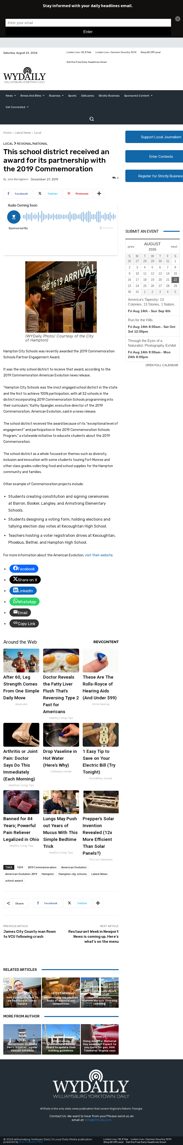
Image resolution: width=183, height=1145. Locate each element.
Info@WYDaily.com (98, 1120)
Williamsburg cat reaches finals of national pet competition (61, 1000)
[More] (99, 193)
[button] (91, 118)
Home (7, 133)
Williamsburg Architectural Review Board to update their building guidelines (61, 1046)
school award (14, 880)
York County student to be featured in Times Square (22, 1000)
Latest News (23, 133)
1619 (20, 867)
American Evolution (73, 867)
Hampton (48, 874)
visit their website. (99, 555)
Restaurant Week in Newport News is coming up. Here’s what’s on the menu (93, 936)
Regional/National (32, 143)
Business (99, 1037)
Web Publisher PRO (31, 1142)
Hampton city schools (73, 874)
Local (37, 133)
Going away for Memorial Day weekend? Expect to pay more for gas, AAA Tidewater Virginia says (99, 1046)
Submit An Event (142, 231)
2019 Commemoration (42, 867)
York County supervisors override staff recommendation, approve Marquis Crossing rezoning (99, 997)
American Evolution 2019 (21, 874)
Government (99, 987)
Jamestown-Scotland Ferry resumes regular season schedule (22, 1047)
